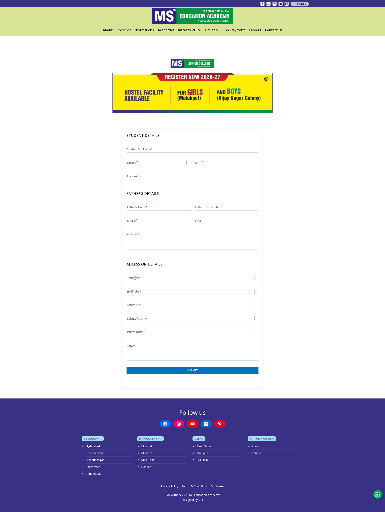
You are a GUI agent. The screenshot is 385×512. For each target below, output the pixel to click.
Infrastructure (189, 30)
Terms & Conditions (194, 486)
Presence (124, 30)
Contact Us (273, 30)
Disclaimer (217, 486)
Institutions (144, 30)
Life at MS (212, 30)
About (108, 30)
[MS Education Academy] (192, 16)
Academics (166, 30)
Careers (255, 30)
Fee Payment (234, 30)
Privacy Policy (169, 486)
